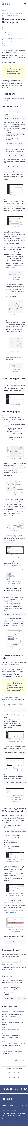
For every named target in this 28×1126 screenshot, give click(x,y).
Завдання (12, 13)
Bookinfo (20, 82)
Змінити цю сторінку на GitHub (11, 1115)
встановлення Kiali (19, 98)
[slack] (11, 1089)
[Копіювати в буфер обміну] (24, 117)
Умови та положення (9, 1111)
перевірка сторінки (13, 25)
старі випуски (17, 1123)
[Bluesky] (25, 1089)
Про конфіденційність (9, 1113)
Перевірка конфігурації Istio (9, 36)
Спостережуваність (20, 13)
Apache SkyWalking (6, 1019)
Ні (14, 1077)
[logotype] (7, 1100)
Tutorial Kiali (9, 969)
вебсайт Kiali (17, 75)
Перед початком (6, 28)
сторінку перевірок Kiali (8, 674)
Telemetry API (5, 1050)
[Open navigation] (25, 3)
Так (14, 1072)
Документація (5, 13)
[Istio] (12, 3)
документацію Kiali (7, 964)
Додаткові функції (7, 41)
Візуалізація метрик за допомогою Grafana (13, 1011)
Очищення (5, 43)
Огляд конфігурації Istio (8, 32)
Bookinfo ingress (11, 126)
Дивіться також (6, 46)
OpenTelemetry (5, 1033)
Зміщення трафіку (7, 34)
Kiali (9, 57)
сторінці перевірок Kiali (10, 912)
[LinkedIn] (18, 1089)
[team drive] (7, 1089)
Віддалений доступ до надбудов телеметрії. (20, 1059)
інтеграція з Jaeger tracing (8, 957)
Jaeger (3, 1027)
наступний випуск (7, 1123)
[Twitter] (22, 1089)
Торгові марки (21, 1113)
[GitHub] (4, 1089)
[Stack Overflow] (14, 1089)
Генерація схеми (6, 30)
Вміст (5, 10)
